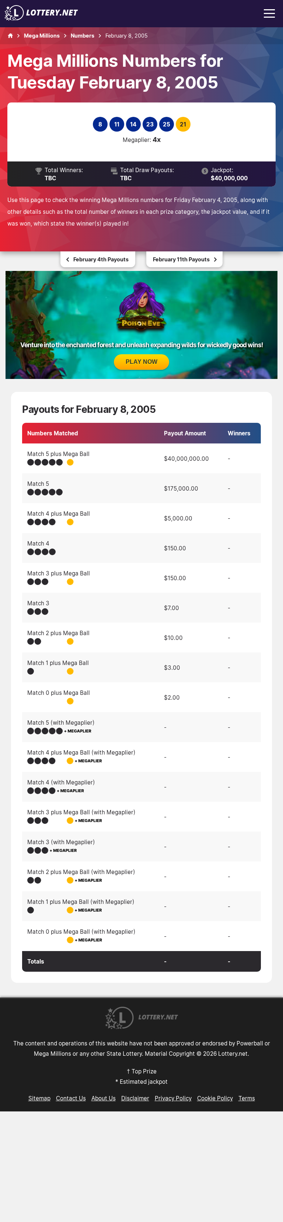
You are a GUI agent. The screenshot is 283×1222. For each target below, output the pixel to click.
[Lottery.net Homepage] (10, 35)
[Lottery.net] (41, 18)
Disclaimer (135, 1098)
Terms (246, 1098)
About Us (103, 1098)
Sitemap (39, 1098)
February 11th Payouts (181, 259)
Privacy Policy (173, 1098)
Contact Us (71, 1098)
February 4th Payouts (101, 259)
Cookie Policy (215, 1098)
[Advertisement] (141, 1166)
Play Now (141, 362)
